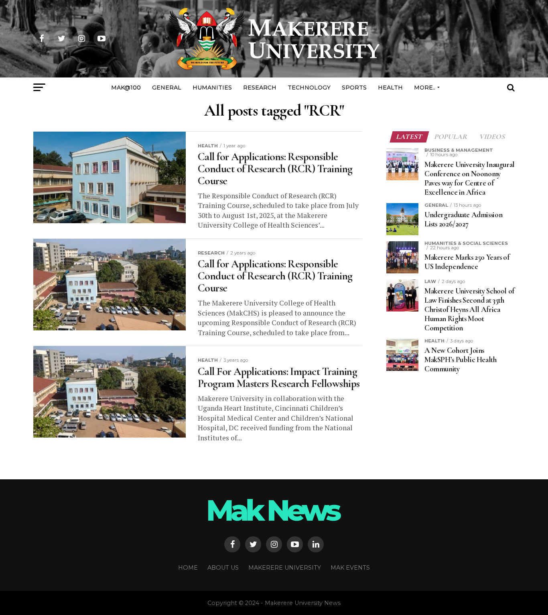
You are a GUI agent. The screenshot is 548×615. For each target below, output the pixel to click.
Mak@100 (126, 87)
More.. (424, 87)
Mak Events (350, 567)
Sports (354, 87)
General (166, 87)
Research (259, 87)
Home (188, 567)
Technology (309, 87)
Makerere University (284, 567)
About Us (223, 567)
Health (390, 87)
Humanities (212, 87)
